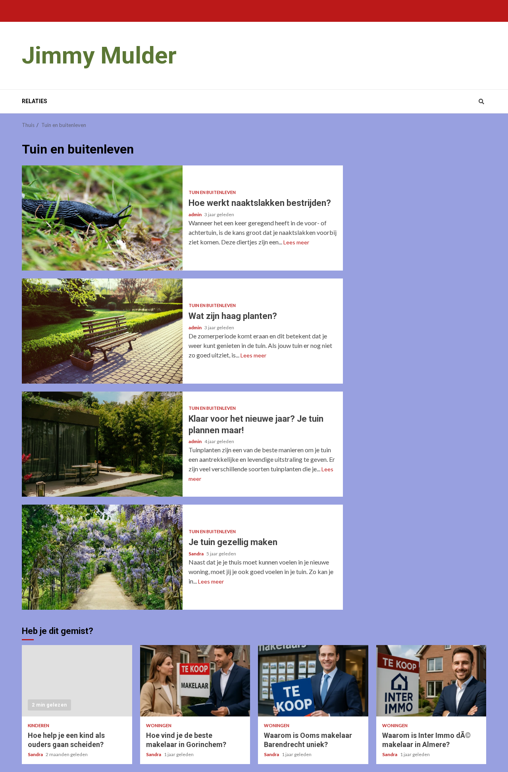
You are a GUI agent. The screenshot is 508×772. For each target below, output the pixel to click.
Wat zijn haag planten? (102, 331)
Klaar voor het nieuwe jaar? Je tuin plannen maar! (102, 444)
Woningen (158, 725)
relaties (34, 101)
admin (195, 214)
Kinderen (38, 725)
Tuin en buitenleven (212, 192)
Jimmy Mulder (99, 55)
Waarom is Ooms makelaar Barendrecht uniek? (313, 680)
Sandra (196, 554)
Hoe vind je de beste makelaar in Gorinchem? (195, 680)
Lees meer (296, 242)
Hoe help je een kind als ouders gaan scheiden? (77, 680)
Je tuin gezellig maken (102, 557)
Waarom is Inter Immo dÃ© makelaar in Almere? (431, 680)
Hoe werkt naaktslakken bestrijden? (102, 218)
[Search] (481, 101)
